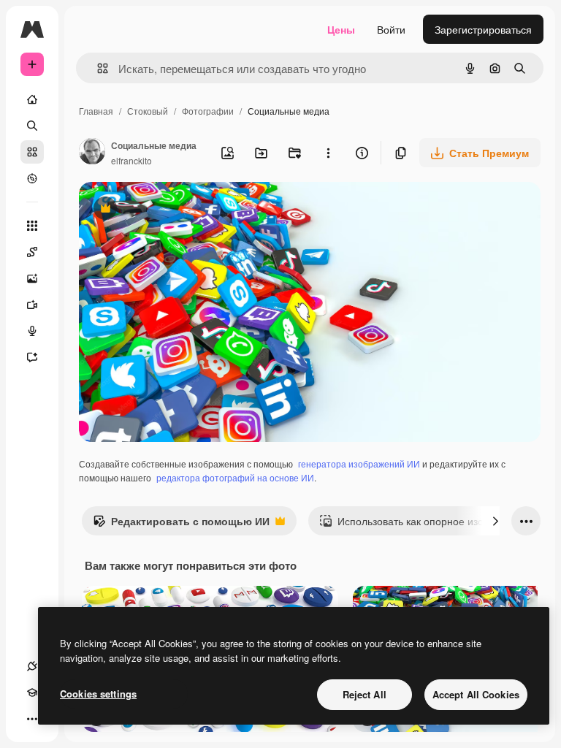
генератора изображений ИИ (359, 463)
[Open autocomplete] (97, 68)
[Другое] (32, 718)
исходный (177, 210)
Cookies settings (98, 694)
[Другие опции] (328, 152)
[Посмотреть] (32, 178)
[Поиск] (32, 125)
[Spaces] (32, 252)
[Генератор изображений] (32, 278)
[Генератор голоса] (32, 331)
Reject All (364, 694)
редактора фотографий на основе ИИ (235, 477)
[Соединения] (32, 666)
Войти (391, 29)
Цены (341, 29)
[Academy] (32, 692)
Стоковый (147, 110)
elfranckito (131, 160)
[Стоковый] (32, 152)
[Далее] (495, 520)
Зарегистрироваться (483, 29)
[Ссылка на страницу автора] (92, 152)
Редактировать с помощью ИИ (181, 524)
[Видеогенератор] (32, 304)
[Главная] (32, 99)
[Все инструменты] (32, 225)
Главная (96, 110)
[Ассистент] (32, 357)
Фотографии (208, 110)
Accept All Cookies (475, 694)
